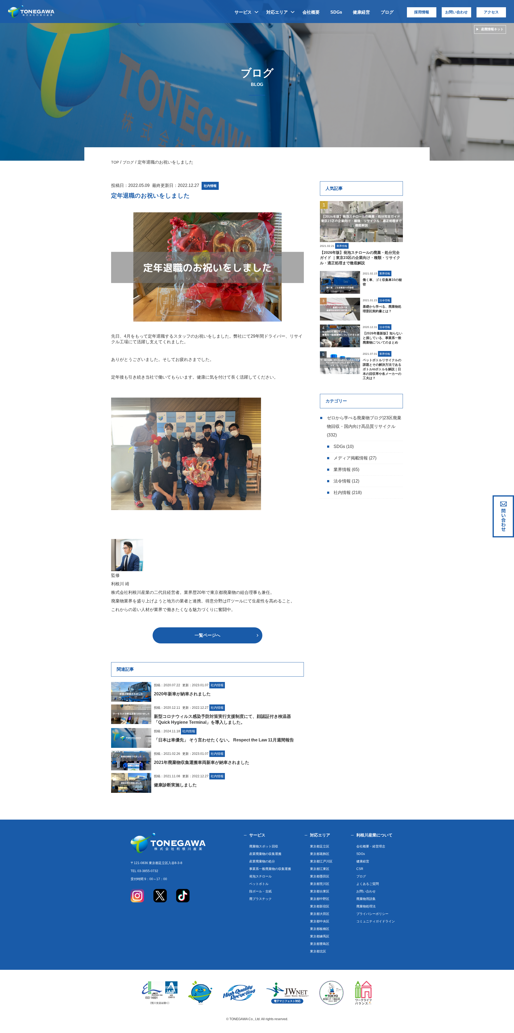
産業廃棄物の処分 (262, 861)
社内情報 (342, 492)
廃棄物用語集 (366, 899)
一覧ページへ (207, 635)
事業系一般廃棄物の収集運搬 (270, 869)
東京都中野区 (319, 899)
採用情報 (421, 12)
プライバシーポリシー (372, 914)
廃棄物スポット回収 (263, 846)
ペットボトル (259, 884)
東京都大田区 (319, 914)
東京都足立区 (319, 846)
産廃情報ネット (492, 29)
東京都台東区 (319, 891)
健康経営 (361, 12)
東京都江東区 (319, 869)
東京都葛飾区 (319, 854)
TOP (115, 162)
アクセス (491, 12)
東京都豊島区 (319, 944)
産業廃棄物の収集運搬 (265, 854)
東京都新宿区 (319, 906)
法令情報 (342, 481)
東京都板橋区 (319, 929)
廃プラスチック (260, 899)
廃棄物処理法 (366, 906)
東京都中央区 (319, 921)
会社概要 (311, 12)
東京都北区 (318, 951)
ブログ (387, 12)
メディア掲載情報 (351, 458)
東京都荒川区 (319, 884)
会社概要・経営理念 (370, 846)
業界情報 (342, 469)
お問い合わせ (456, 12)
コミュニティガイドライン (375, 921)
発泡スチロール (260, 876)
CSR (359, 869)
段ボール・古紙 (260, 891)
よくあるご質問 (367, 884)
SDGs (336, 12)
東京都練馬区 (319, 936)
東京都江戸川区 (321, 861)
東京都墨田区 (319, 876)
